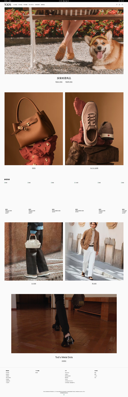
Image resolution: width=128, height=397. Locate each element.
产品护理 (7, 382)
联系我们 (5, 1)
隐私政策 (66, 377)
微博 (95, 374)
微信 (95, 372)
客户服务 (7, 372)
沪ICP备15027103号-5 (69, 381)
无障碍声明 (8, 381)
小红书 (96, 376)
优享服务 (7, 376)
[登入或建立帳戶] (119, 4)
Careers (66, 379)
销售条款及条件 (68, 376)
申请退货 (7, 379)
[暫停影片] (113, 349)
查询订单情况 (8, 377)
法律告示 (66, 374)
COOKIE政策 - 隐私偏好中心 (70, 382)
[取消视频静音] (110, 349)
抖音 (95, 377)
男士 (64, 1)
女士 (66, 1)
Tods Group (67, 372)
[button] (117, 4)
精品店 (10, 1)
